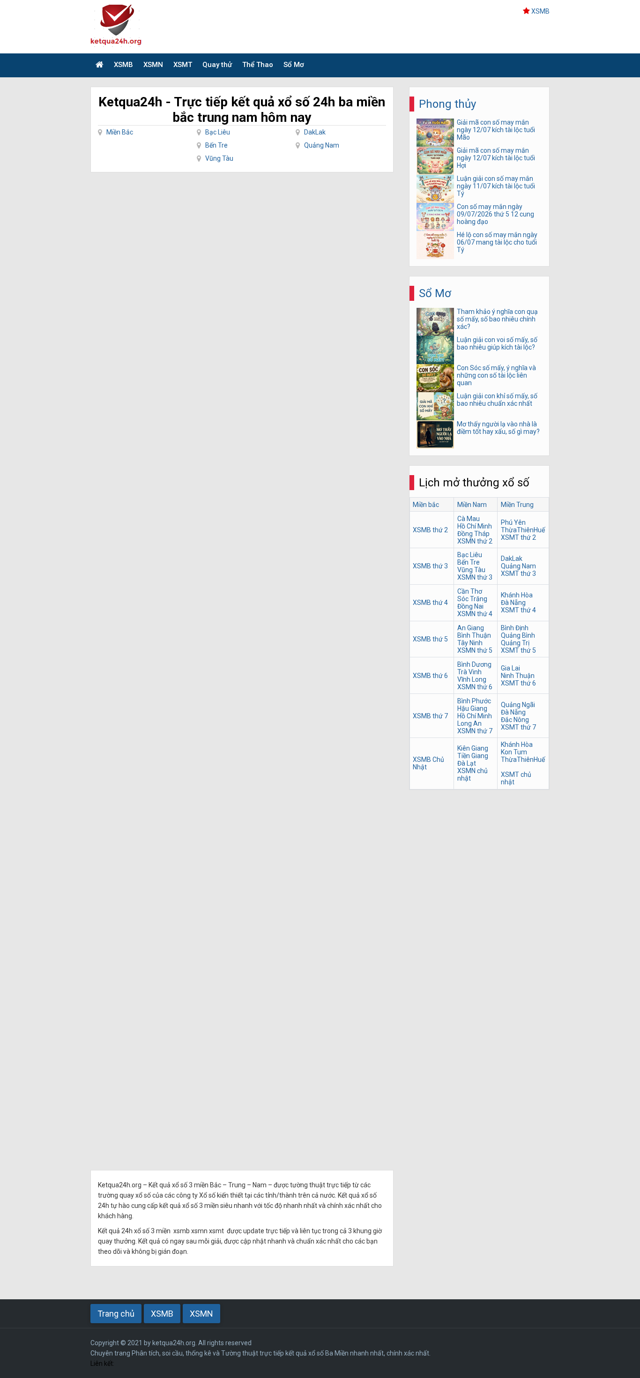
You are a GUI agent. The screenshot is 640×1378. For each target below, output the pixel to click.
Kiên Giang (472, 748)
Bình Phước (474, 701)
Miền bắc (426, 504)
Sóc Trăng (472, 599)
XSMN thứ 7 (474, 731)
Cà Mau (468, 518)
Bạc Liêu (217, 132)
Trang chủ (115, 1313)
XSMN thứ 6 (474, 687)
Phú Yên (513, 522)
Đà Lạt (466, 763)
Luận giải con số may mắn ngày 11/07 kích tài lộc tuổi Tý (496, 186)
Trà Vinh (469, 672)
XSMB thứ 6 (430, 675)
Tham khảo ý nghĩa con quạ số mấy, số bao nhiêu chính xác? (497, 319)
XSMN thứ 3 (474, 577)
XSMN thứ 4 (474, 614)
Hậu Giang (472, 708)
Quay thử (217, 64)
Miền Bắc (119, 132)
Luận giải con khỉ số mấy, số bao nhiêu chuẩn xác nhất (497, 399)
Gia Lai (510, 668)
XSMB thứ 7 (430, 716)
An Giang (470, 628)
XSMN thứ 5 (474, 650)
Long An (469, 723)
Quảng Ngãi (518, 704)
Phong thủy (447, 104)
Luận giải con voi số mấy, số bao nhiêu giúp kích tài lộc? (497, 343)
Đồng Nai (470, 606)
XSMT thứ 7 (518, 727)
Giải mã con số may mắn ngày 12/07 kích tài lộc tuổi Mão (496, 130)
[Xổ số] (99, 65)
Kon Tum (514, 752)
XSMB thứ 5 (430, 639)
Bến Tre (216, 145)
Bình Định (514, 628)
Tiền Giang (472, 756)
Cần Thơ (469, 591)
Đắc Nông (515, 719)
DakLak (315, 132)
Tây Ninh (470, 643)
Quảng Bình (518, 635)
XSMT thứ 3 (518, 573)
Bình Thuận (474, 635)
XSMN (153, 64)
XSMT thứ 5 (518, 650)
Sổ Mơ (293, 64)
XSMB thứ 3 (430, 566)
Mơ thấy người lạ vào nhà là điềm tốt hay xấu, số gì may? (498, 427)
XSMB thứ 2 (430, 530)
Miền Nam (472, 504)
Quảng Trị (515, 643)
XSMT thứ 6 (518, 683)
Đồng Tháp (473, 533)
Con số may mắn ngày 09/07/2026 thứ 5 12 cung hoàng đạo (495, 214)
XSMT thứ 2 (518, 537)
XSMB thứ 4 (430, 602)
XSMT (182, 64)
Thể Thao (257, 64)
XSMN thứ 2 (474, 541)
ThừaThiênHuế (523, 530)
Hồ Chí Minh (474, 526)
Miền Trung (517, 504)
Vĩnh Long (471, 679)
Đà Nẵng (513, 602)
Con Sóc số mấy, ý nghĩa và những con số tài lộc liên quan (496, 375)
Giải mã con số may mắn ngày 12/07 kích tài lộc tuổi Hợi (496, 158)
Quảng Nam (321, 145)
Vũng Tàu (219, 158)
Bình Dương (474, 664)
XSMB (540, 11)
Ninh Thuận (518, 675)
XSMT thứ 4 (518, 610)
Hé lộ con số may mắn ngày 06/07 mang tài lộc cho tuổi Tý (497, 242)
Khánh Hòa (517, 595)
